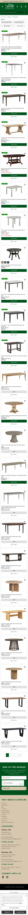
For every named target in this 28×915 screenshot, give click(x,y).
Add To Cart (14, 53)
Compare (15, 56)
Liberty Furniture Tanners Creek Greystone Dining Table (12, 108)
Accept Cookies (20, 912)
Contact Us (4, 818)
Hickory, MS (6, 830)
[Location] (17, 6)
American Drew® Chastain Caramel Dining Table (11, 386)
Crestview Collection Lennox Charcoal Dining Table (11, 741)
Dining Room (15, 17)
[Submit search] (24, 12)
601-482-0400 (9, 859)
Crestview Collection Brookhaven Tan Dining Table (11, 623)
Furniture (9, 17)
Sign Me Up (6, 788)
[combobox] (20, 26)
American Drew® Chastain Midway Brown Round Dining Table (14, 415)
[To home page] (10, 7)
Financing (4, 816)
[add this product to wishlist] (25, 32)
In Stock (3, 809)
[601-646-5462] (21, 6)
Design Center (5, 812)
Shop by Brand (5, 811)
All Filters (8, 25)
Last (20, 755)
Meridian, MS (6, 852)
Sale (2, 807)
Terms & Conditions (14, 892)
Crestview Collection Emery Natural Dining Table (11, 681)
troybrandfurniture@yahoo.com (13, 839)
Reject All (7, 912)
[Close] (26, 896)
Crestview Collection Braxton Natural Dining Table (11, 594)
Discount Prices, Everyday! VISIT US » (14, 1)
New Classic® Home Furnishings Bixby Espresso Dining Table (14, 168)
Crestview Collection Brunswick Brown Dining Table (11, 652)
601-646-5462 (9, 837)
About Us (4, 820)
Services (3, 814)
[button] (2, 6)
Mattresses (4, 805)
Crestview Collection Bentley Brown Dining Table (11, 565)
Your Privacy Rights (14, 907)
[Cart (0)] (25, 6)
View (14, 391)
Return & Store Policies (7, 822)
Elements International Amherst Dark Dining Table (11, 265)
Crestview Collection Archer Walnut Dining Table (11, 536)
